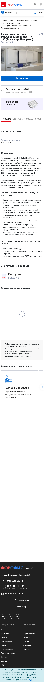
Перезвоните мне (22, 600)
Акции (3, 630)
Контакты (27, 645)
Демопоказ (27, 649)
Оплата (4, 638)
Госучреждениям (8, 653)
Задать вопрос (22, 607)
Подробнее (32, 680)
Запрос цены (22, 78)
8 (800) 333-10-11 (14, 586)
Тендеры (4, 657)
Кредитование (7, 649)
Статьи (26, 641)
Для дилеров (6, 641)
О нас (25, 630)
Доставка (5, 634)
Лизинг (3, 645)
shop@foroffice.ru (14, 594)
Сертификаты (29, 634)
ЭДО (3, 665)
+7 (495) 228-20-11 (13, 581)
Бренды (4, 661)
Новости (26, 638)
